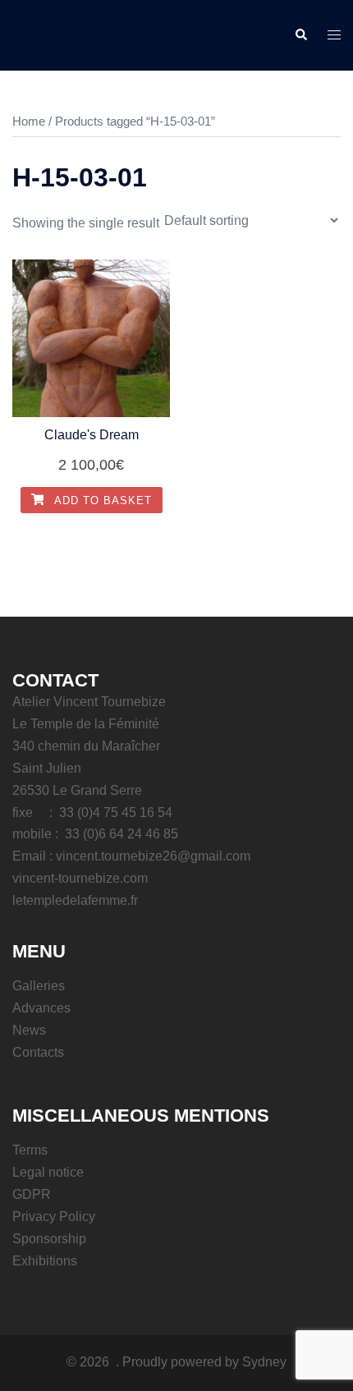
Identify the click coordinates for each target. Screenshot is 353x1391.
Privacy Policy (53, 1216)
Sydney (264, 1362)
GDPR (31, 1194)
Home (28, 121)
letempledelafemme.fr (75, 900)
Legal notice (48, 1172)
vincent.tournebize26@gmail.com (153, 856)
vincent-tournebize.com (80, 878)
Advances (41, 1008)
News (29, 1030)
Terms (30, 1150)
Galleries (38, 986)
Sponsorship (49, 1239)
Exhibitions (44, 1261)
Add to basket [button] (101, 500)
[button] (300, 35)
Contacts (38, 1052)
